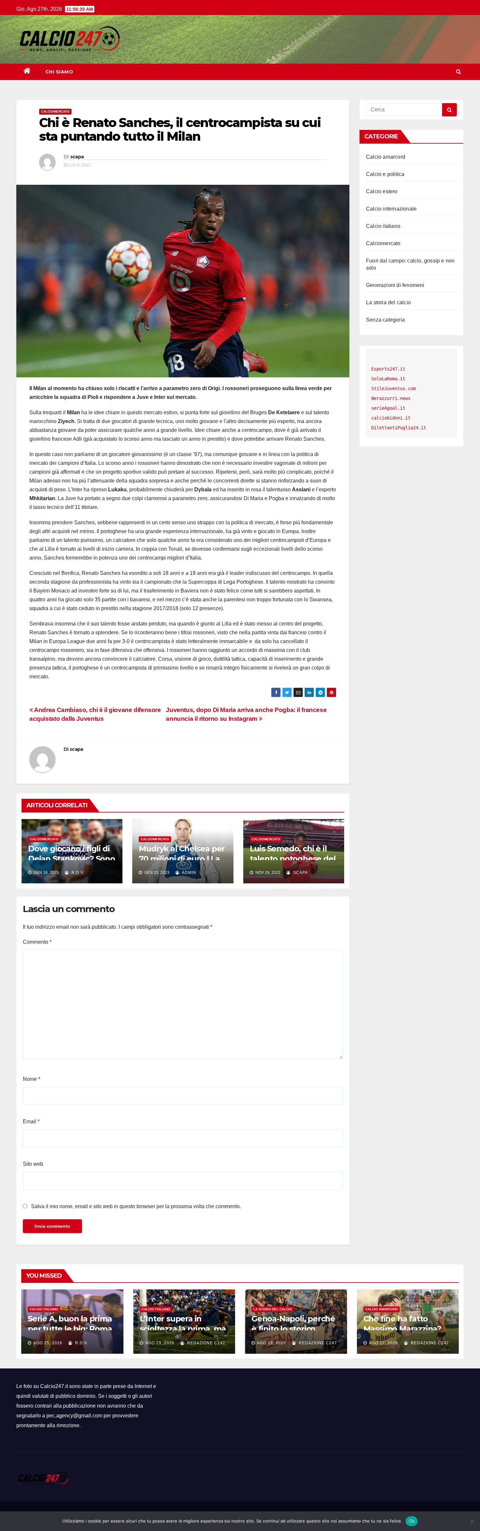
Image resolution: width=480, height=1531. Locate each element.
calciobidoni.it (390, 417)
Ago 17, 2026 (383, 1343)
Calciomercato (55, 111)
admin (188, 872)
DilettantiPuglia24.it (398, 427)
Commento (37, 942)
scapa (77, 157)
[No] (472, 1521)
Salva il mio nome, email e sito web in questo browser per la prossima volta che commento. (136, 1206)
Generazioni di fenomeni (395, 285)
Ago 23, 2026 (159, 1343)
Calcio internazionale (391, 209)
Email (31, 1121)
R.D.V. (77, 872)
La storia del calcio (388, 302)
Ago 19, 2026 (271, 1343)
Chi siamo (59, 72)
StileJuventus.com (393, 388)
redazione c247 (205, 1343)
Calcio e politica (385, 174)
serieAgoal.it (388, 408)
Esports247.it (388, 368)
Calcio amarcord (385, 157)
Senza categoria (385, 320)
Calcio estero (382, 191)
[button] (458, 71)
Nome (31, 1079)
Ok (412, 1520)
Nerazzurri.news (390, 398)
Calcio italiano (383, 226)
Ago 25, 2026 (47, 1343)
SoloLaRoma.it (388, 378)
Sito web (33, 1164)
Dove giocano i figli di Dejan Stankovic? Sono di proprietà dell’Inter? (71, 859)
